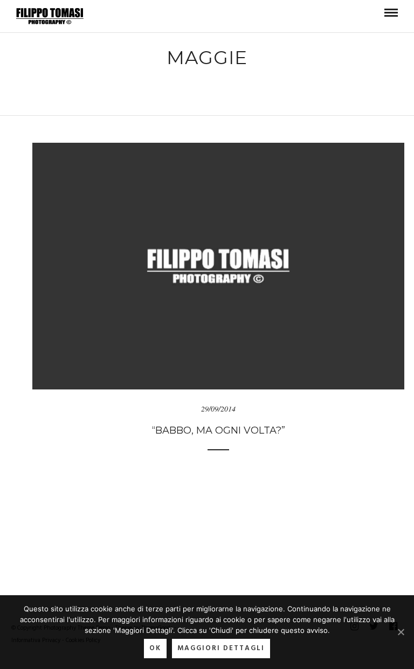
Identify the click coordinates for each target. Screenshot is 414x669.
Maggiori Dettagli (221, 648)
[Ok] (400, 631)
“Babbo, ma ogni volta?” (218, 430)
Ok (155, 648)
